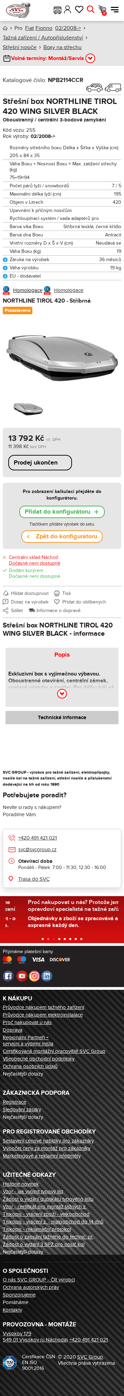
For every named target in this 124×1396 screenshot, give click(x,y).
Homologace (27, 290)
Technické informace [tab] (62, 717)
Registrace (14, 1102)
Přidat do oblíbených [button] (84, 602)
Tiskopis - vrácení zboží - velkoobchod (46, 1214)
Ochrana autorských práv (31, 1287)
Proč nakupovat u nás (27, 1022)
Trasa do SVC (34, 879)
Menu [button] (112, 9)
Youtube (22, 976)
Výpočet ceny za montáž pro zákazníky (46, 1148)
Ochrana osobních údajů (30, 1066)
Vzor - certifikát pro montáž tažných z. (44, 1207)
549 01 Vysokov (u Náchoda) (35, 1340)
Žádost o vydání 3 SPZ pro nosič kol (43, 1244)
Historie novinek (21, 1184)
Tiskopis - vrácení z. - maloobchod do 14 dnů (53, 1222)
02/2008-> (68, 28)
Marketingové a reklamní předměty (42, 1156)
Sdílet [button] (17, 610)
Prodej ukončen (36, 463)
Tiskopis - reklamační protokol (37, 1229)
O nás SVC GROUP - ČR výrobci (39, 1280)
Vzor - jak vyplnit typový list (33, 1191)
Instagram (34, 976)
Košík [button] (104, 13)
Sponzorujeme (19, 1295)
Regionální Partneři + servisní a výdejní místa (28, 1040)
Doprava (12, 1030)
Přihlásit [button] (67, 9)
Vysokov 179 (17, 1333)
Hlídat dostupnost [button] (30, 593)
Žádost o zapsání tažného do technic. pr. (48, 1237)
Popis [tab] (62, 655)
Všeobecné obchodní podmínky (38, 1059)
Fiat (29, 28)
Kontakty (12, 1310)
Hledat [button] (90, 9)
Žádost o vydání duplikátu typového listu (48, 1199)
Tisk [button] (66, 593)
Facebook (8, 976)
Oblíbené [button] (79, 9)
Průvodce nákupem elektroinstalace (43, 1015)
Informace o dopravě (59, 610)
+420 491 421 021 (37, 838)
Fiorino (43, 28)
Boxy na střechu (62, 47)
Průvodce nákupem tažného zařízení (43, 1007)
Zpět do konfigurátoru (66, 536)
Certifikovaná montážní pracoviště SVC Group (54, 1051)
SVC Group (90, 1357)
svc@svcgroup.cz (37, 849)
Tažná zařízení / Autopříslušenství (43, 37)
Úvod (5, 28)
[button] (57, 9)
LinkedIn (46, 976)
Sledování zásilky (22, 1109)
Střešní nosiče (20, 47)
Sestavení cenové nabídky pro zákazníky (48, 1141)
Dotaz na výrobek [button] (30, 602)
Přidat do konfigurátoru (57, 512)
